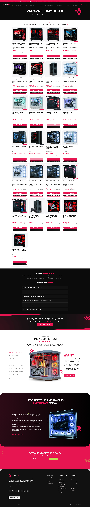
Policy (74, 1)
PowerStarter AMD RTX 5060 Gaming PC (35, 44)
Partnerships (74, 481)
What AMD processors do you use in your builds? (45, 296)
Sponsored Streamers (73, 487)
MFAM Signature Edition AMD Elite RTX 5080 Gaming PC (52, 216)
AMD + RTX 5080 (64, 24)
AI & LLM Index (78, 504)
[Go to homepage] (14, 475)
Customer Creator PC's (75, 478)
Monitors (49, 481)
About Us (73, 490)
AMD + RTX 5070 (56, 24)
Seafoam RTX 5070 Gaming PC (17, 113)
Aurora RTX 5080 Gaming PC (36, 113)
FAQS (60, 492)
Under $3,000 (48, 24)
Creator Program (75, 483)
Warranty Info (62, 484)
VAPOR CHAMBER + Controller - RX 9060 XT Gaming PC (35, 216)
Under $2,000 (41, 24)
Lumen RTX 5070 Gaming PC (19, 181)
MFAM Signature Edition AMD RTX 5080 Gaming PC (69, 216)
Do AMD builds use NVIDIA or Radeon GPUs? (45, 292)
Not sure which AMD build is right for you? (45, 309)
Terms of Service (70, 504)
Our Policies (61, 486)
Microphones (50, 483)
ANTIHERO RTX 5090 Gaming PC (51, 113)
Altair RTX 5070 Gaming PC (69, 44)
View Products (69, 375)
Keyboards (49, 477)
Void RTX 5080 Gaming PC (35, 181)
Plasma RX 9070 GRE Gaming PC (68, 181)
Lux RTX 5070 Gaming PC (70, 78)
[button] (86, 5)
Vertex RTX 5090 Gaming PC (36, 147)
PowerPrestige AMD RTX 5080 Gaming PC (19, 44)
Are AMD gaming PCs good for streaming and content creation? (45, 300)
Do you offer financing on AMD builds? (45, 305)
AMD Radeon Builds (33, 24)
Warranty (69, 1)
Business (79, 1)
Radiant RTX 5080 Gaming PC (68, 147)
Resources (73, 485)
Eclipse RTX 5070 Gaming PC (53, 181)
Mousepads (49, 479)
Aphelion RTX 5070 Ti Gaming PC (18, 78)
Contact (61, 490)
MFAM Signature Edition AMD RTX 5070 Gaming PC (19, 250)
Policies (63, 504)
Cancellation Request (62, 482)
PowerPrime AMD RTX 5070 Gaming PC (52, 44)
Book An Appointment (61, 478)
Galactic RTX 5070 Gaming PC (68, 113)
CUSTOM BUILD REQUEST (45, 324)
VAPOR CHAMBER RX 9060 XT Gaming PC (53, 78)
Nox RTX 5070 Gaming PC (19, 146)
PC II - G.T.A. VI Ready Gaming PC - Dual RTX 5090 (52, 147)
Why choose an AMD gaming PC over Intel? (45, 287)
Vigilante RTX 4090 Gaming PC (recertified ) (19, 216)
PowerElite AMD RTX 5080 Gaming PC (36, 78)
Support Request (63, 488)
